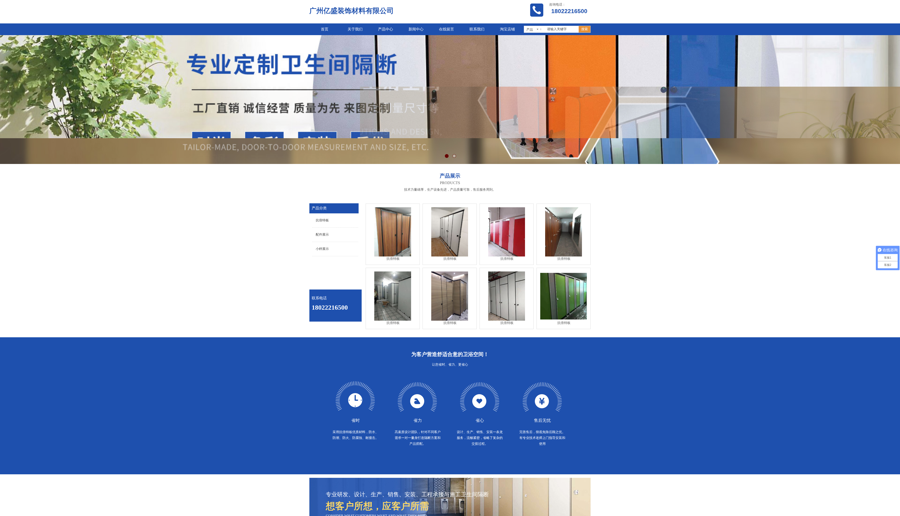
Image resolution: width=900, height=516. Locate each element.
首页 (324, 29)
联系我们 (476, 29)
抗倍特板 (322, 220)
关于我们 (355, 29)
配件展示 (322, 234)
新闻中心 (416, 29)
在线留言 (446, 29)
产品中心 (385, 29)
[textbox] (561, 29)
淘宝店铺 (507, 29)
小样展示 (322, 249)
